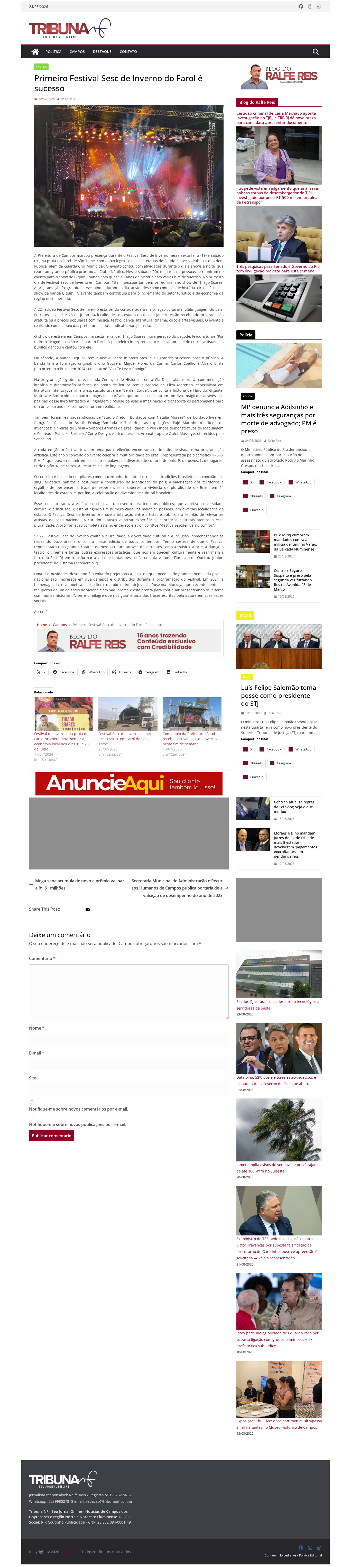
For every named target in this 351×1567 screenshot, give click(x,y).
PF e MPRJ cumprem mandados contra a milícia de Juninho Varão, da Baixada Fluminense (295, 542)
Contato (128, 51)
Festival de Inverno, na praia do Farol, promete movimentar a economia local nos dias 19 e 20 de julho (61, 741)
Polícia (248, 396)
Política (53, 51)
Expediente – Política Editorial (301, 1555)
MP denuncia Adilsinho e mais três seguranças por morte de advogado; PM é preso (279, 419)
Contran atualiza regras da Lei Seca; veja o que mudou (294, 807)
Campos (77, 51)
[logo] (63, 1473)
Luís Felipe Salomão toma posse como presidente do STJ (278, 695)
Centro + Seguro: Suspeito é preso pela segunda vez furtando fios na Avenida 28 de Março (293, 580)
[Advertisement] (129, 833)
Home (42, 624)
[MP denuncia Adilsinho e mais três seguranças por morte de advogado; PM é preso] (279, 365)
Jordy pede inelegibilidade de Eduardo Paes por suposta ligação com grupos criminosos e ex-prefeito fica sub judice (277, 1339)
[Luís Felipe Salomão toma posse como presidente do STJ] (279, 646)
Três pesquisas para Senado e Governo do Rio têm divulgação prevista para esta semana (278, 268)
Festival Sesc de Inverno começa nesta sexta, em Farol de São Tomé (126, 738)
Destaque (102, 51)
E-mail (36, 1053)
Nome (36, 1028)
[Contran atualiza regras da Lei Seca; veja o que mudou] (253, 810)
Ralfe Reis (68, 99)
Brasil (247, 677)
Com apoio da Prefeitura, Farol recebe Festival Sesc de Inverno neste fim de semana (190, 738)
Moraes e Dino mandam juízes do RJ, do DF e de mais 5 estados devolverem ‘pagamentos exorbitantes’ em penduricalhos (295, 845)
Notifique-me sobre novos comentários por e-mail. (78, 1109)
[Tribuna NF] (35, 51)
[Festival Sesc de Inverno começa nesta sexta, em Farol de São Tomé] (128, 714)
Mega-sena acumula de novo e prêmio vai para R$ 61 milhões (79, 884)
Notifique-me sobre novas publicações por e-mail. (77, 1124)
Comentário (42, 958)
